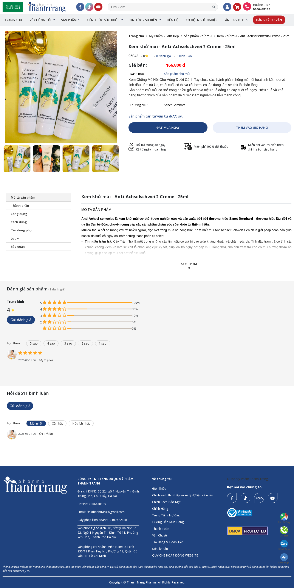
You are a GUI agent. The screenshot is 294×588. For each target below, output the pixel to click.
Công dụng (19, 214)
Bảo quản (18, 247)
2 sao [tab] (85, 343)
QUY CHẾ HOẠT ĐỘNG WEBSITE (175, 555)
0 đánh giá (163, 56)
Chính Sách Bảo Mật (166, 502)
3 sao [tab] (68, 343)
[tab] (15, 343)
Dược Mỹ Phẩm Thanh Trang (247, 479)
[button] (115, 102)
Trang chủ (13, 20)
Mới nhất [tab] (36, 423)
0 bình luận (184, 56)
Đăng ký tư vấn (269, 20)
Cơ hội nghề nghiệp (201, 20)
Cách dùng (19, 222)
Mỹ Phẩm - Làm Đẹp (164, 36)
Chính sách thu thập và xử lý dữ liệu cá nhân (182, 495)
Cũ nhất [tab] (57, 423)
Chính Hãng (160, 508)
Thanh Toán (160, 529)
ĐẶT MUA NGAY (167, 127)
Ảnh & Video (234, 20)
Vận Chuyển (160, 535)
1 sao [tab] (103, 343)
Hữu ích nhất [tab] (81, 423)
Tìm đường (284, 522)
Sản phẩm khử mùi (198, 36)
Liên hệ (172, 20)
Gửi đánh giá (21, 319)
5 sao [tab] (34, 343)
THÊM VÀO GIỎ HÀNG (252, 127)
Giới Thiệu (159, 488)
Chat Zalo (284, 548)
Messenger (284, 562)
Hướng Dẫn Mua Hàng (168, 522)
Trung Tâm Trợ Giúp (166, 515)
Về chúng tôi (40, 20)
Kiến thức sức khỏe (103, 20)
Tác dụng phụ (21, 230)
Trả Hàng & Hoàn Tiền (168, 542)
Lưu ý (15, 238)
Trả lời (48, 360)
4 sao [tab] (51, 343)
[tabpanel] (147, 360)
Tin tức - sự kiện (143, 20)
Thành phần (20, 206)
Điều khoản (160, 549)
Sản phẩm (69, 20)
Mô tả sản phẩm (23, 197)
